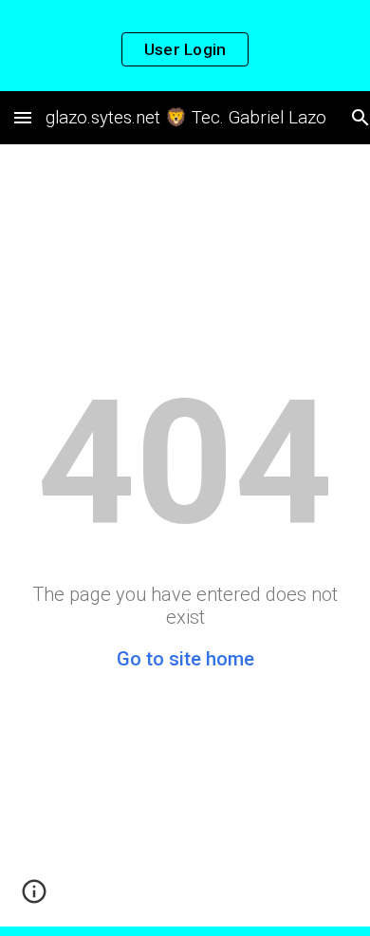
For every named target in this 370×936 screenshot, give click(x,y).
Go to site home (185, 658)
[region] (185, 45)
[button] (23, 117)
